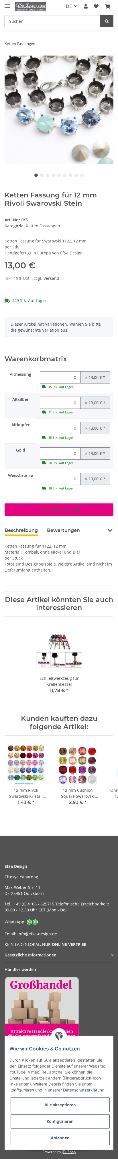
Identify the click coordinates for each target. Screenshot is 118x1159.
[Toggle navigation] (7, 3)
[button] (85, 6)
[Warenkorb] (107, 6)
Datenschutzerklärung (84, 1089)
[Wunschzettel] (96, 6)
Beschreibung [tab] (21, 530)
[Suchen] (106, 21)
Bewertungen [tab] (63, 530)
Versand (51, 278)
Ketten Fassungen (43, 225)
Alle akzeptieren (60, 1104)
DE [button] (69, 6)
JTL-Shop (69, 1151)
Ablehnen (60, 1137)
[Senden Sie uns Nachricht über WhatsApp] (32, 922)
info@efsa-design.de (37, 933)
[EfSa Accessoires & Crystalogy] (30, 6)
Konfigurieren (60, 1121)
